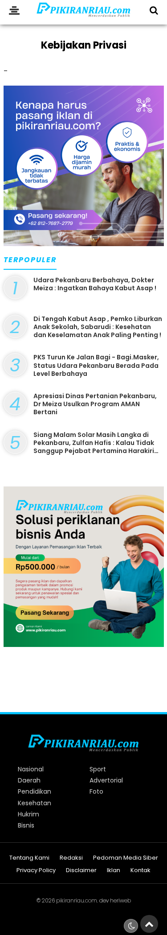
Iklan (113, 870)
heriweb (120, 900)
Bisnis (26, 825)
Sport (98, 769)
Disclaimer (81, 870)
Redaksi (71, 858)
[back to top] (149, 924)
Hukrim (28, 814)
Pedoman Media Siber (125, 858)
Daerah (29, 780)
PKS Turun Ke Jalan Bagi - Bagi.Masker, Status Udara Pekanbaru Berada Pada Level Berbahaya (96, 365)
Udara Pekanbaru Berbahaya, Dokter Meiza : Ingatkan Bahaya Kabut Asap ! (94, 284)
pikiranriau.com (76, 900)
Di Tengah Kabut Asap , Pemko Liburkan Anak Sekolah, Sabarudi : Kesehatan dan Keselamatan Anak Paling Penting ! (97, 326)
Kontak (140, 870)
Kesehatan (34, 803)
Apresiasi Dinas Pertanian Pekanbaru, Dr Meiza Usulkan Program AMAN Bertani (95, 403)
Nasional (31, 769)
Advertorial (106, 780)
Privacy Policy (36, 870)
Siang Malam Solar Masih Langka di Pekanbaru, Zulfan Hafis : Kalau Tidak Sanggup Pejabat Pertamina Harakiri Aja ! (93, 447)
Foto (96, 791)
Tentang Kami (29, 858)
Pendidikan (34, 791)
